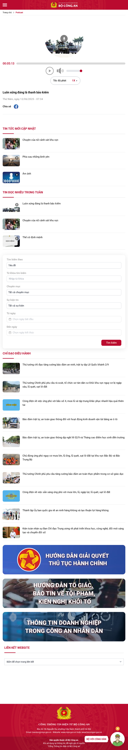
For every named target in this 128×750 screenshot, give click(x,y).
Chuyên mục (13, 286)
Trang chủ (7, 12)
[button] (64, 265)
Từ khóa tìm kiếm (16, 273)
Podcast (19, 12)
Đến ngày (12, 326)
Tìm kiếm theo (15, 259)
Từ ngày (11, 313)
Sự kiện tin (12, 299)
